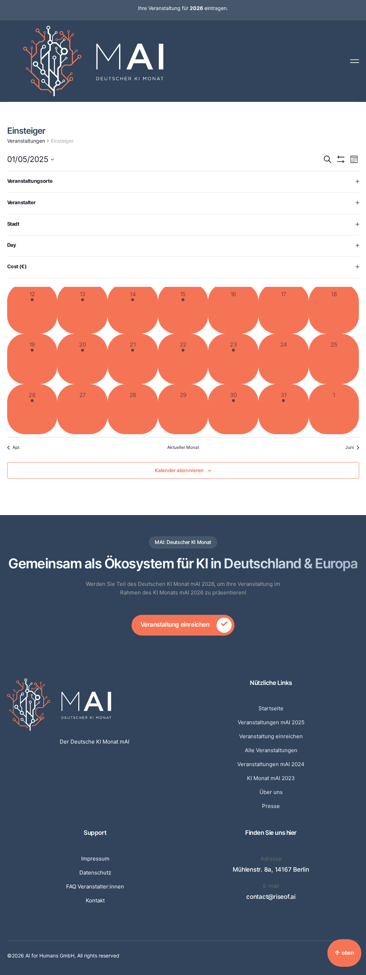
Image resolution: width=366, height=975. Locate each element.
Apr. (16, 447)
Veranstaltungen (26, 141)
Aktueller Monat (183, 447)
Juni (349, 447)
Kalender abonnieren (179, 470)
